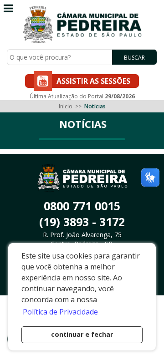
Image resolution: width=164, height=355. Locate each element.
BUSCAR (134, 57)
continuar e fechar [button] (82, 334)
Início (65, 106)
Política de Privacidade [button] (60, 312)
